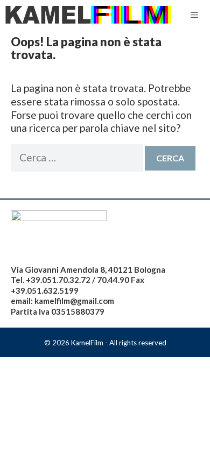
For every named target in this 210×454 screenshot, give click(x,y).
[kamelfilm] (88, 15)
